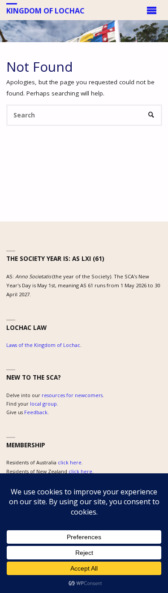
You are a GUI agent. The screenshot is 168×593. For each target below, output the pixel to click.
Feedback (35, 412)
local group (43, 403)
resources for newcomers (72, 395)
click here (70, 462)
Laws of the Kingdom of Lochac (43, 345)
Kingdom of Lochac (45, 10)
